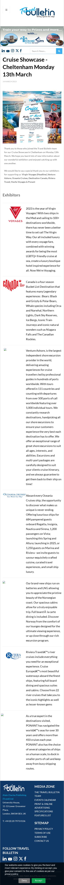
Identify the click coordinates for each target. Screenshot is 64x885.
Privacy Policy (43, 828)
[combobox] (43, 51)
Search (59, 51)
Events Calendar (45, 800)
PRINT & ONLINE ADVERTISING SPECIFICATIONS (43, 808)
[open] (6, 9)
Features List (42, 815)
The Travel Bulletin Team (46, 794)
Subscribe (40, 836)
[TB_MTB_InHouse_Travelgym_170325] (32, 36)
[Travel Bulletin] (29, 12)
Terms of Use (42, 832)
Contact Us (41, 840)
